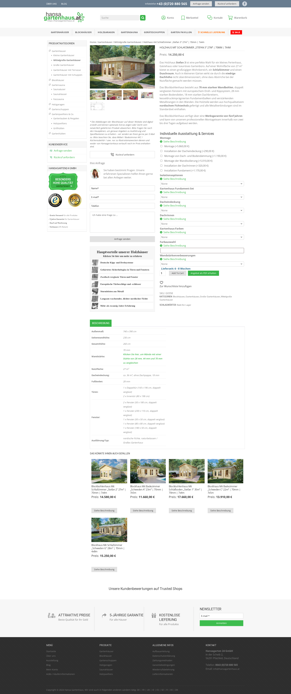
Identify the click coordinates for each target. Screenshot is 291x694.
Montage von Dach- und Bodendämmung (195, 156)
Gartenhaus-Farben (172, 228)
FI (167, 689)
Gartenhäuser (60, 32)
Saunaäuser (59, 89)
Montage (165, 138)
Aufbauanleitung (161, 651)
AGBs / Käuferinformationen (60, 674)
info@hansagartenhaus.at (226, 668)
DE (138, 689)
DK (176, 689)
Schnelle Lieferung (212, 32)
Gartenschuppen (60, 109)
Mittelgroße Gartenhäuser (127, 42)
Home (93, 42)
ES (158, 689)
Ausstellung (52, 660)
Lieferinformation (161, 674)
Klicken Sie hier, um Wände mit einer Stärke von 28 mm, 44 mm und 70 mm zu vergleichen (142, 358)
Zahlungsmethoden (162, 660)
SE (162, 689)
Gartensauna (129, 32)
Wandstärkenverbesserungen (178, 255)
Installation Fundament (185, 170)
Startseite (51, 651)
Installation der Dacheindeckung (189, 151)
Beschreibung (100, 323)
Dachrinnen (167, 215)
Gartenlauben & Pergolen (66, 118)
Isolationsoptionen (171, 175)
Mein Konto (52, 669)
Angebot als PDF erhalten (203, 273)
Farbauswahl (168, 242)
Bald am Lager (184, 305)
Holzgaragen (106, 32)
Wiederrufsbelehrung (163, 669)
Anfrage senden (201, 3)
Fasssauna (58, 99)
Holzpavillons (60, 123)
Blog (64, 3)
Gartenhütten (59, 133)
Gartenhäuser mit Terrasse (67, 70)
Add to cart (178, 273)
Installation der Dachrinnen (186, 165)
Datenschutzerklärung (163, 655)
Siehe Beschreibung (174, 141)
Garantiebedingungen (163, 665)
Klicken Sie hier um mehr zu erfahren (122, 256)
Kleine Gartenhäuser (63, 55)
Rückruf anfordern (227, 3)
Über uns (51, 3)
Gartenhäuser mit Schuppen (67, 74)
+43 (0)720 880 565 (172, 3)
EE (171, 689)
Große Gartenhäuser (210, 296)
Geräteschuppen (154, 32)
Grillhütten (58, 128)
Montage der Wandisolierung (188, 160)
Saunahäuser (60, 94)
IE (153, 689)
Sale (237, 32)
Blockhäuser (83, 32)
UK (148, 689)
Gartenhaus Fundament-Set (177, 188)
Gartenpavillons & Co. (63, 114)
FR (143, 689)
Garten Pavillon (181, 32)
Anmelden (221, 623)
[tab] (101, 323)
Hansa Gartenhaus (74, 689)
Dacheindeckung (170, 202)
